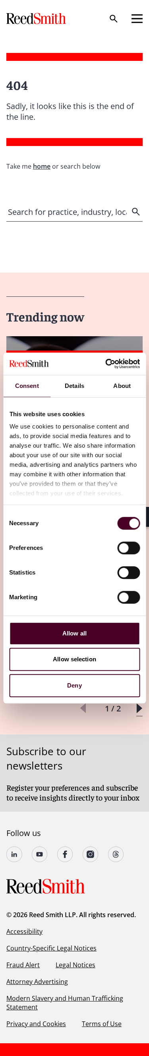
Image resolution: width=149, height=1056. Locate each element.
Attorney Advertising (37, 981)
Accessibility (24, 931)
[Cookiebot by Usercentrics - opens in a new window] (106, 363)
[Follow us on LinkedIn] (14, 854)
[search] (137, 212)
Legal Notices (75, 965)
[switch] (128, 548)
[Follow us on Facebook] (65, 854)
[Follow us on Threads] (116, 854)
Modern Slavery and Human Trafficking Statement (64, 1002)
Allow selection (74, 659)
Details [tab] (74, 385)
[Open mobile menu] (137, 18)
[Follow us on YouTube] (40, 854)
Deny (74, 685)
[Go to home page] (37, 18)
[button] (139, 708)
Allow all (74, 633)
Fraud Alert (23, 965)
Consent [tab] (27, 385)
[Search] (113, 19)
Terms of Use (102, 1023)
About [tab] (122, 385)
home (41, 166)
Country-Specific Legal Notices (51, 948)
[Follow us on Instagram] (91, 854)
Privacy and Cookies (36, 1023)
